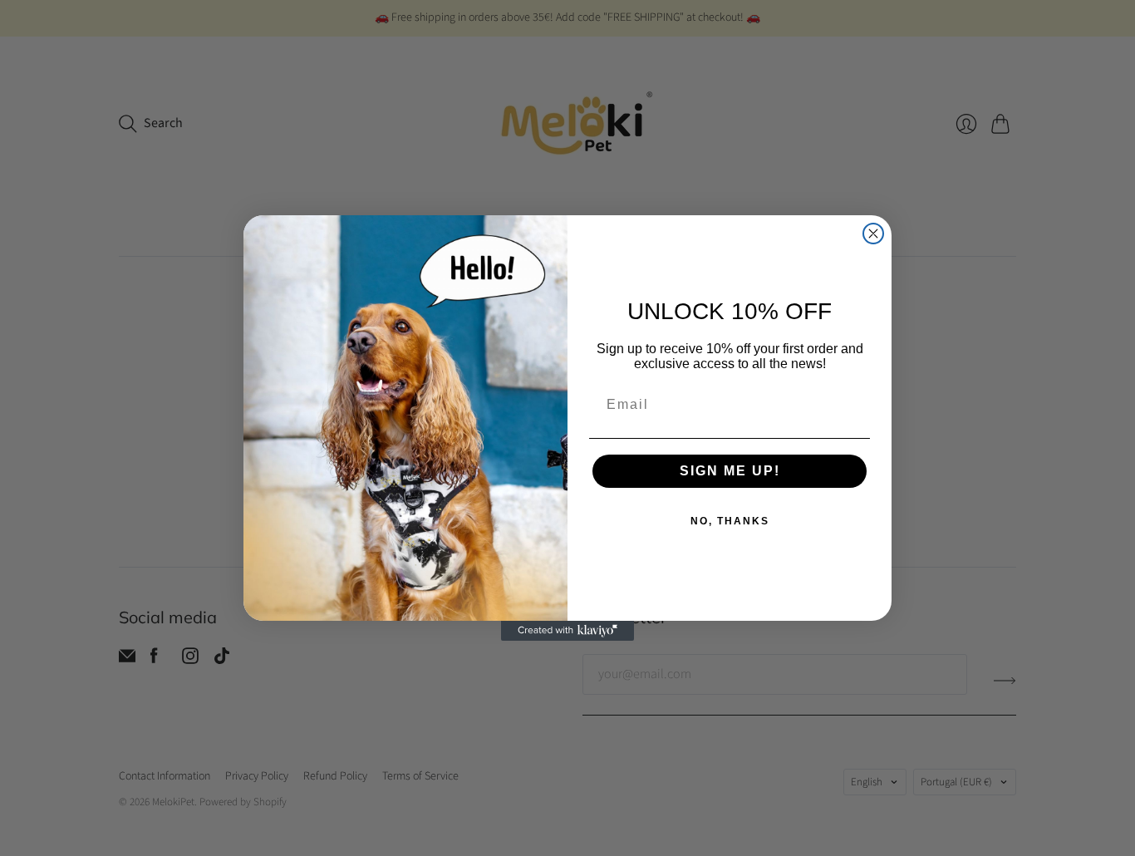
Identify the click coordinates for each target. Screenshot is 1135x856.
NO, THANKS (729, 521)
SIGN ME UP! (730, 471)
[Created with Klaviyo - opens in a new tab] (567, 631)
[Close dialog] (873, 234)
